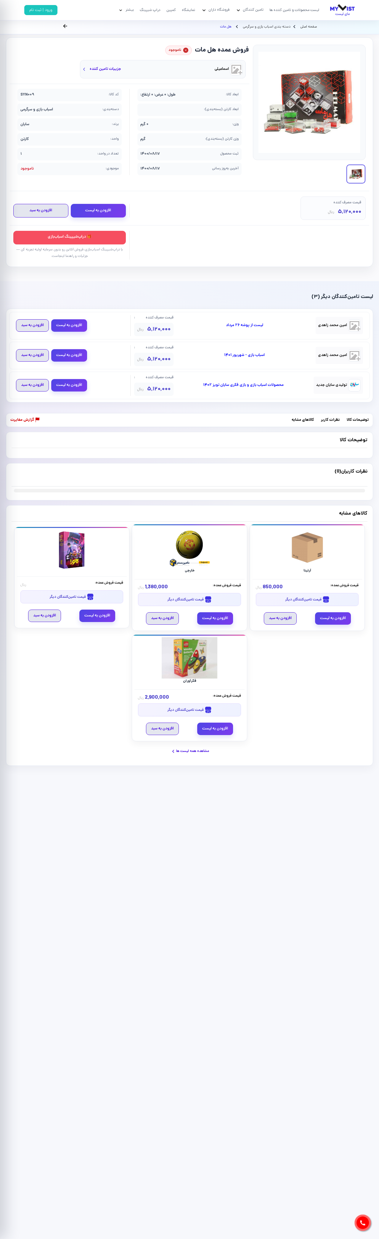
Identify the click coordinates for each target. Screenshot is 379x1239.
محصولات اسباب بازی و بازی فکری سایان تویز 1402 (243, 385)
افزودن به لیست (98, 210)
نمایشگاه (188, 10)
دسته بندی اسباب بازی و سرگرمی (266, 27)
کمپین (171, 10)
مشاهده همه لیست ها (192, 751)
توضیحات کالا (358, 420)
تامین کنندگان (253, 10)
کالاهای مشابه (303, 420)
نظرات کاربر (330, 420)
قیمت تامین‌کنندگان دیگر (303, 599)
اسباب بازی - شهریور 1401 (244, 355)
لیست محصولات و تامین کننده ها (294, 10)
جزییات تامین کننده (105, 69)
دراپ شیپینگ (150, 10)
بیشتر (130, 10)
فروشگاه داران (218, 10)
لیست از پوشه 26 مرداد (244, 325)
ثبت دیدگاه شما (23, 475)
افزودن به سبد (40, 210)
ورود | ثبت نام (40, 10)
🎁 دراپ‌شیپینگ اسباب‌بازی (69, 237)
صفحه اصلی (308, 27)
